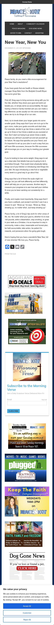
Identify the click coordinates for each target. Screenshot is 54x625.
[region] (27, 605)
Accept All (27, 606)
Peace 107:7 (25, 12)
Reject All (27, 619)
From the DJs (10, 254)
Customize (27, 613)
